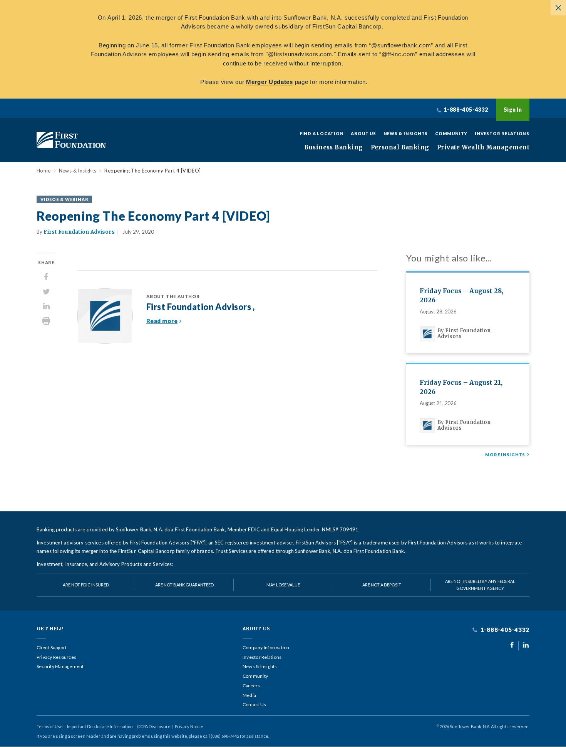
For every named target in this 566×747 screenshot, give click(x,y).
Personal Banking (400, 147)
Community (451, 133)
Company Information (266, 647)
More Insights (505, 454)
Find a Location (322, 133)
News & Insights (405, 133)
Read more (162, 320)
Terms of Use (50, 726)
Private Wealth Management (483, 147)
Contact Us (254, 704)
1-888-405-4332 (504, 629)
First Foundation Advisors (79, 232)
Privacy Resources (56, 657)
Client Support (52, 647)
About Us (363, 133)
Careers (251, 685)
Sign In (513, 109)
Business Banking (333, 147)
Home (44, 171)
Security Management (60, 666)
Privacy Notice (189, 726)
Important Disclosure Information (100, 726)
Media (249, 695)
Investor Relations (502, 133)
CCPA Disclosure (154, 726)
